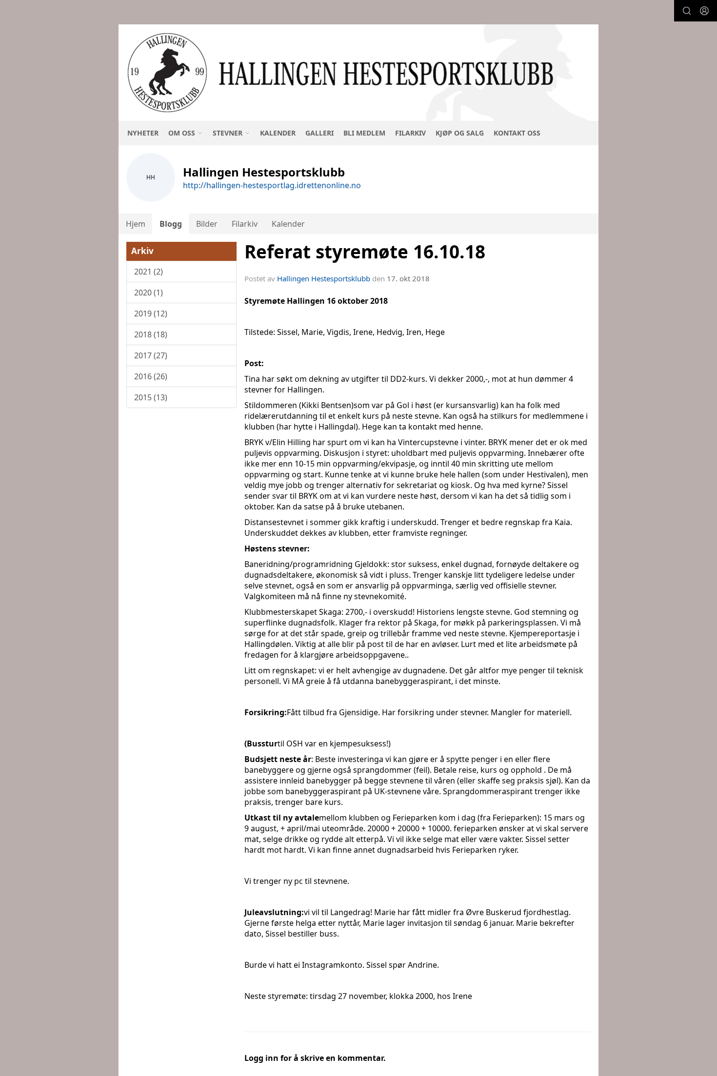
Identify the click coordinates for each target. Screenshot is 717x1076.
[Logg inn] (704, 11)
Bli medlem (364, 132)
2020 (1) (148, 292)
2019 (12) (150, 313)
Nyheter (143, 132)
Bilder (207, 223)
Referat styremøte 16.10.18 (364, 251)
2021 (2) (148, 271)
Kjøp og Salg (460, 132)
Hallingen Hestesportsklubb (323, 278)
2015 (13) (150, 397)
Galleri (319, 132)
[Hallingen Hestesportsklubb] (358, 72)
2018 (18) (150, 334)
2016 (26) (150, 376)
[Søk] (687, 11)
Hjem (135, 223)
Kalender (278, 132)
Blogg (170, 223)
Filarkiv (410, 132)
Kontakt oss (517, 132)
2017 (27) (150, 355)
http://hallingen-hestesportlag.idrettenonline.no (272, 185)
